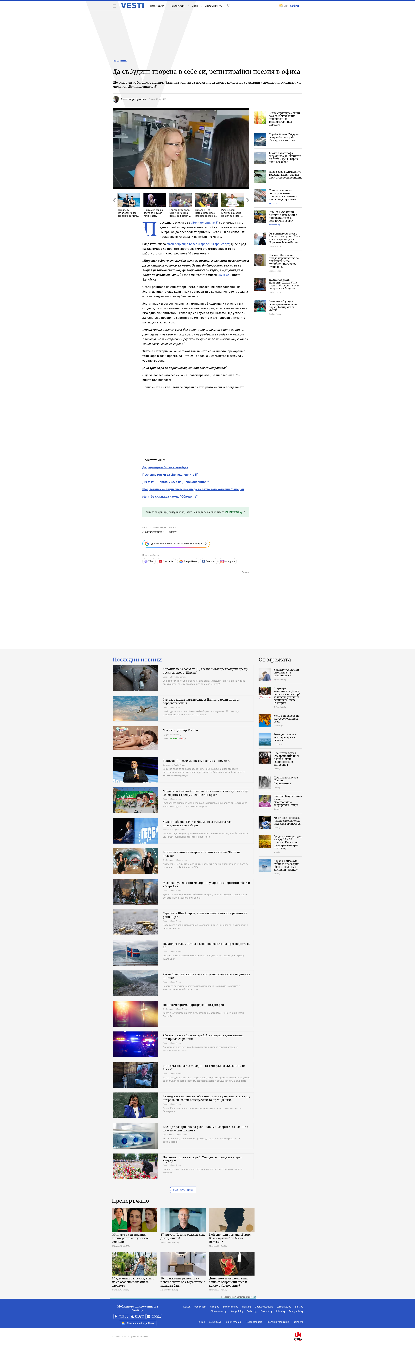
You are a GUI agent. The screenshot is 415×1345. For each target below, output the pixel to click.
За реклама (215, 1322)
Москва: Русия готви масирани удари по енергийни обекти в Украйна (206, 884)
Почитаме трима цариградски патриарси (193, 1005)
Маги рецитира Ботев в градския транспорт (198, 244)
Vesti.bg (132, 5)
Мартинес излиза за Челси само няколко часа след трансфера (287, 820)
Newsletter (168, 561)
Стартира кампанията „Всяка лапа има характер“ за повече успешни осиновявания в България (287, 695)
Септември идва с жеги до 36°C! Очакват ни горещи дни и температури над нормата (284, 118)
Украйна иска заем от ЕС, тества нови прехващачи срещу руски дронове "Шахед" (205, 670)
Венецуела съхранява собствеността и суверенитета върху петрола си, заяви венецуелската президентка (206, 1098)
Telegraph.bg (296, 1311)
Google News (190, 561)
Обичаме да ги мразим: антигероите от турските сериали (130, 1238)
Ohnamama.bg (218, 1311)
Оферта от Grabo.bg (172, 734)
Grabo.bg (252, 1311)
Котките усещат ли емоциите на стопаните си (286, 672)
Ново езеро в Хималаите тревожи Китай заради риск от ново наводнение (285, 174)
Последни (157, 5)
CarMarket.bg (284, 1306)
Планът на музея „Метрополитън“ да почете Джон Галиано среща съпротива (287, 758)
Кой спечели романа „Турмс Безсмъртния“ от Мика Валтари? (230, 1238)
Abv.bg (186, 1306)
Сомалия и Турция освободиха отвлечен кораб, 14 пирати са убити (283, 305)
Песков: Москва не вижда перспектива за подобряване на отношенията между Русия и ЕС (284, 261)
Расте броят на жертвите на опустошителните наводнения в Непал (206, 976)
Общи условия (233, 1322)
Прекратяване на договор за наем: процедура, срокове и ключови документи (283, 195)
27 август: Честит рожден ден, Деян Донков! (182, 1236)
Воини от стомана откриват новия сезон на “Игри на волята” (202, 854)
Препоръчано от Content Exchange (237, 1297)
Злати (173, 531)
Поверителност (254, 1322)
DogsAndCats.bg (264, 1306)
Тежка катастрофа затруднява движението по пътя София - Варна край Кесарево (285, 157)
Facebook (211, 561)
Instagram (229, 561)
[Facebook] (303, 1326)
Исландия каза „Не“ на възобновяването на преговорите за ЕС (206, 945)
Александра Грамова (133, 99)
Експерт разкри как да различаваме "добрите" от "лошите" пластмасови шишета (206, 1128)
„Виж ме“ (224, 275)
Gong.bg (214, 1306)
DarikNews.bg (230, 1306)
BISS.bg (299, 1306)
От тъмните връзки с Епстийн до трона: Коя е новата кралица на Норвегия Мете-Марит (285, 238)
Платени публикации (278, 1322)
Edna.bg (280, 1311)
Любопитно (213, 5)
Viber (151, 561)
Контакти (298, 1322)
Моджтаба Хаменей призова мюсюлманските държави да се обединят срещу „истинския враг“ (205, 793)
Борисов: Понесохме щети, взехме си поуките (196, 761)
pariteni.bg (273, 203)
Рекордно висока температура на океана (285, 737)
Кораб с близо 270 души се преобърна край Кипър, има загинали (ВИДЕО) (286, 865)
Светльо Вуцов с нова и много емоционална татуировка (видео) (288, 800)
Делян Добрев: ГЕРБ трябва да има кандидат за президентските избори (197, 823)
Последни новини (137, 659)
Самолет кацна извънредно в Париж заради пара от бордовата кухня (201, 701)
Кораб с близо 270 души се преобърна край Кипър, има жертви (284, 137)
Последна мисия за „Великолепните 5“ (170, 474)
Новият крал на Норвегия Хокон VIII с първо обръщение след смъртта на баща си (284, 284)
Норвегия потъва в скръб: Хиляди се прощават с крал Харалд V (202, 1159)
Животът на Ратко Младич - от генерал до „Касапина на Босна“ (204, 1067)
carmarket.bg (274, 224)
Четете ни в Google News (140, 1323)
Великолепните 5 (154, 531)
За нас (201, 1322)
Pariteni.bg (266, 1311)
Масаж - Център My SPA (180, 730)
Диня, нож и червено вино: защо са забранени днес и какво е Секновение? (229, 1282)
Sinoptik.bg (236, 1311)
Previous (114, 207)
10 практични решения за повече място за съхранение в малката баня (182, 1282)
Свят (195, 5)
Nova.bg (246, 1306)
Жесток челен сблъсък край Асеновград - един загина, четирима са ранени (203, 1037)
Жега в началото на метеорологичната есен (286, 718)
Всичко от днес (183, 1189)
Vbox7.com (200, 1306)
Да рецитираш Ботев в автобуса (165, 467)
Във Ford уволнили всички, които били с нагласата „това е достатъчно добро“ (283, 216)
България (178, 5)
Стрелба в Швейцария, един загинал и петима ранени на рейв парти (205, 915)
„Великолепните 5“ (204, 222)
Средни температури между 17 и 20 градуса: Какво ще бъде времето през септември (288, 842)
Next (247, 207)
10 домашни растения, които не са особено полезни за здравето (133, 1282)
